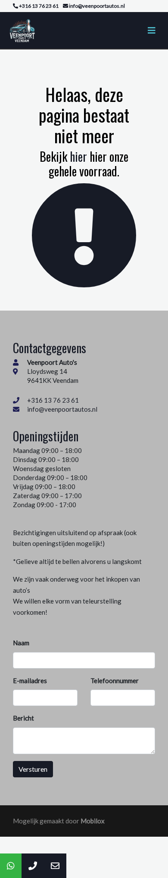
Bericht (23, 718)
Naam (21, 643)
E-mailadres (30, 680)
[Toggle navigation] (151, 30)
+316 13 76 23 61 (53, 400)
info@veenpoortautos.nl (62, 409)
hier (78, 156)
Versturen (33, 769)
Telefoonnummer (114, 680)
